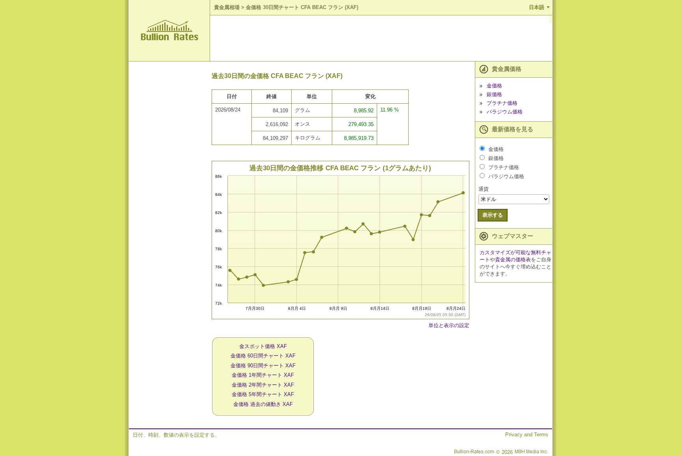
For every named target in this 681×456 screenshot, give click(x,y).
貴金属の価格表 (513, 259)
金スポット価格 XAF (263, 346)
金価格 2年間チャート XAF (263, 385)
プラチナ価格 (502, 103)
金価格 (494, 86)
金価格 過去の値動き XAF (263, 404)
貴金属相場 (227, 7)
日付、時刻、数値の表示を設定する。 (176, 435)
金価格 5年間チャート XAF (263, 394)
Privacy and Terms (526, 434)
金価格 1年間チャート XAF (263, 375)
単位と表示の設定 (448, 325)
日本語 (536, 7)
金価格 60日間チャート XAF (263, 356)
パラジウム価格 (505, 112)
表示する (492, 215)
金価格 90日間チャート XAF (263, 366)
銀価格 (494, 94)
